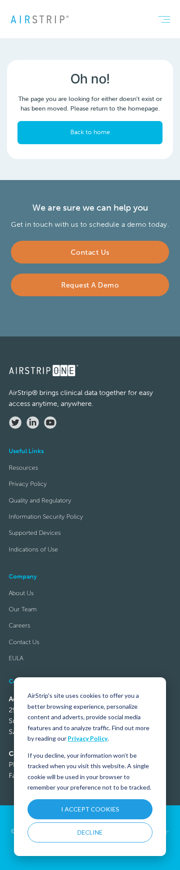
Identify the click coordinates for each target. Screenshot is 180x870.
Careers (19, 625)
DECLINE (90, 832)
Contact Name (45, 273)
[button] (164, 19)
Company (38, 390)
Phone (33, 351)
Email (32, 311)
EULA (16, 658)
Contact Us (24, 642)
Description (41, 468)
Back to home (90, 132)
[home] (39, 19)
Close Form (137, 611)
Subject (35, 429)
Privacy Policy (87, 738)
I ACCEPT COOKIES (90, 809)
